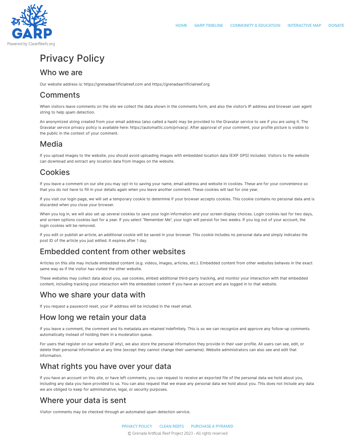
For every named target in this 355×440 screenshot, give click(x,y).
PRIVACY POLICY (137, 426)
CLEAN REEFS (171, 426)
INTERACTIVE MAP (304, 25)
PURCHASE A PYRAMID (212, 426)
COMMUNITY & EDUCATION (255, 25)
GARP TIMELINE (208, 25)
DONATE (336, 25)
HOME (181, 25)
